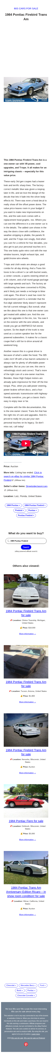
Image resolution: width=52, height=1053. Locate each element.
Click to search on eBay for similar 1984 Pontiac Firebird (24, 476)
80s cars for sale (26, 8)
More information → (27, 634)
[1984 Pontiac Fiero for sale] (26, 817)
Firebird (18, 510)
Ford (42, 985)
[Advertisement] (26, 49)
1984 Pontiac (12, 505)
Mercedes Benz (27, 985)
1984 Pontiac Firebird (34, 505)
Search (26, 547)
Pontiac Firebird (25, 515)
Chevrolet (10, 985)
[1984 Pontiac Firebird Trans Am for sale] (26, 607)
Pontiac (31, 510)
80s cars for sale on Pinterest (34, 1038)
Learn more (35, 1034)
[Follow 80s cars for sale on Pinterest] (26, 1045)
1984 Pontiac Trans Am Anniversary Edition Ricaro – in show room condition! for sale (26, 892)
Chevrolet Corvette (25, 995)
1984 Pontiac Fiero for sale (26, 821)
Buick (19, 990)
